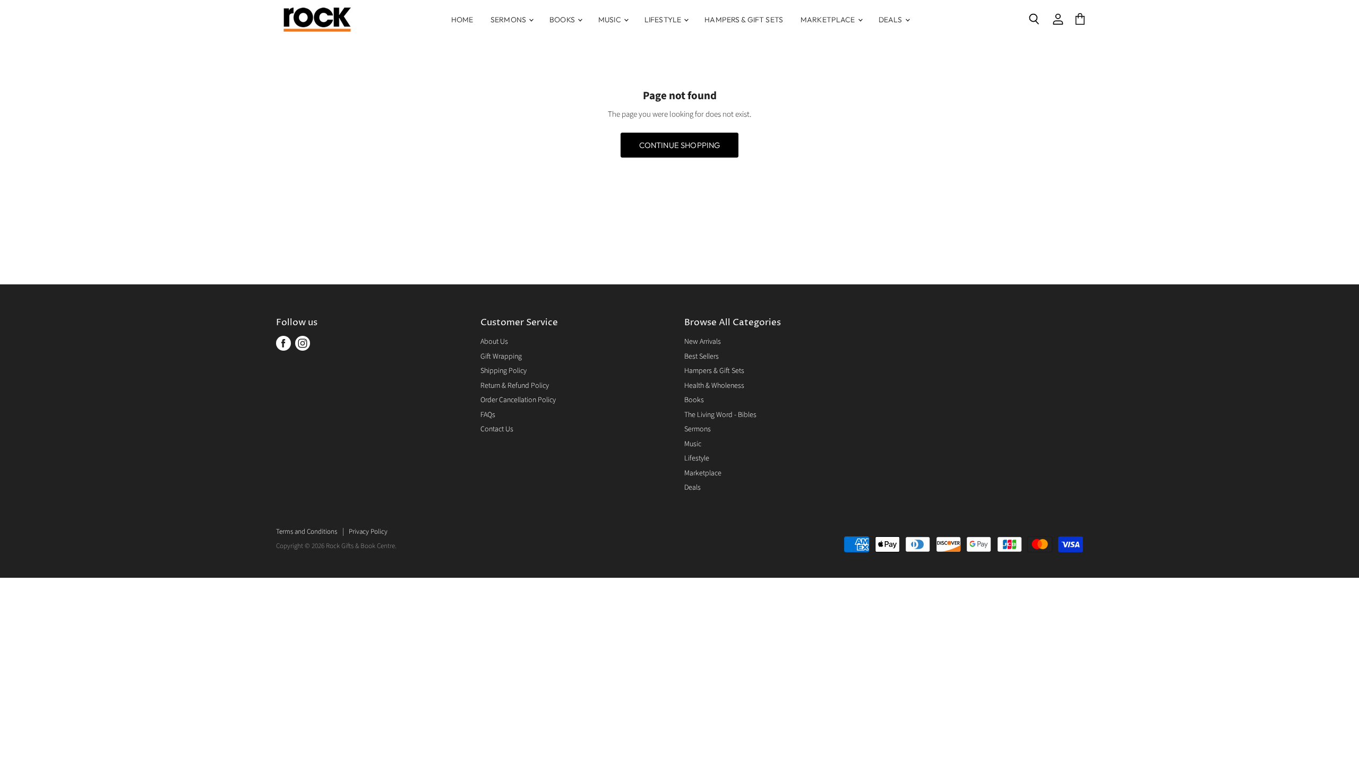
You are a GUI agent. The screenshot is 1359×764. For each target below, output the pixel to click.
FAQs (487, 415)
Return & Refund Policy (514, 385)
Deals (891, 19)
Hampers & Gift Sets (743, 19)
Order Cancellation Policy (518, 400)
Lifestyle (663, 19)
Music (610, 19)
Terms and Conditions (306, 531)
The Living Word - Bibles (720, 415)
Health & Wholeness (714, 385)
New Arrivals (702, 341)
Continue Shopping (679, 145)
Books (563, 19)
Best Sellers (701, 356)
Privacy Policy (368, 531)
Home (462, 19)
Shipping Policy (503, 371)
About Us (494, 341)
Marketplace (829, 19)
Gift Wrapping (501, 356)
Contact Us (496, 429)
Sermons (509, 19)
